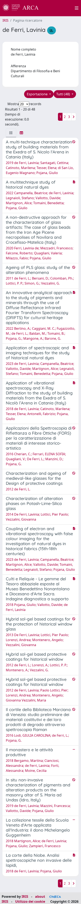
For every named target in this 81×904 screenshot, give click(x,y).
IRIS (5, 20)
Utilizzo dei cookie (30, 901)
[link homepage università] (59, 8)
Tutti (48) (63, 94)
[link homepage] (22, 8)
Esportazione (37, 94)
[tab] (11, 132)
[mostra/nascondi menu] (77, 8)
